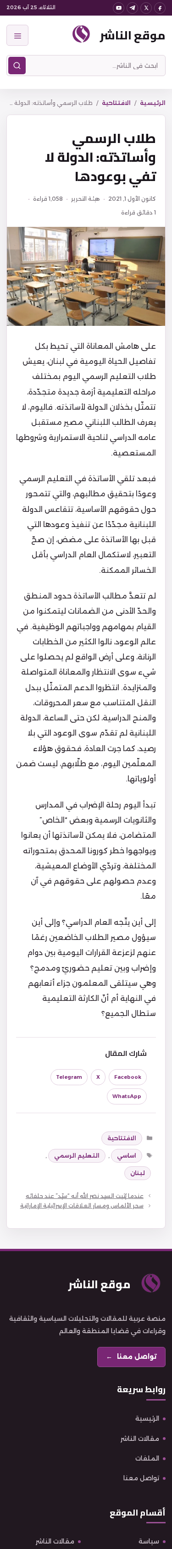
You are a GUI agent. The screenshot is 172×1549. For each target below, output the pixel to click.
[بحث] (17, 65)
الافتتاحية (116, 102)
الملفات (147, 1458)
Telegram (69, 1077)
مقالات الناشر (140, 1438)
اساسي (126, 1155)
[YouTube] (118, 8)
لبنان (137, 1173)
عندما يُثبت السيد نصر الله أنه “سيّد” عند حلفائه (85, 1195)
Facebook (127, 1077)
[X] (146, 8)
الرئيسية (153, 102)
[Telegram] (132, 8)
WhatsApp (126, 1096)
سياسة (149, 1541)
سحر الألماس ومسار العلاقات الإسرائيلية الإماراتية (82, 1205)
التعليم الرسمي (77, 1155)
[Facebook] (160, 8)
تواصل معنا (141, 1478)
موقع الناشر (133, 35)
